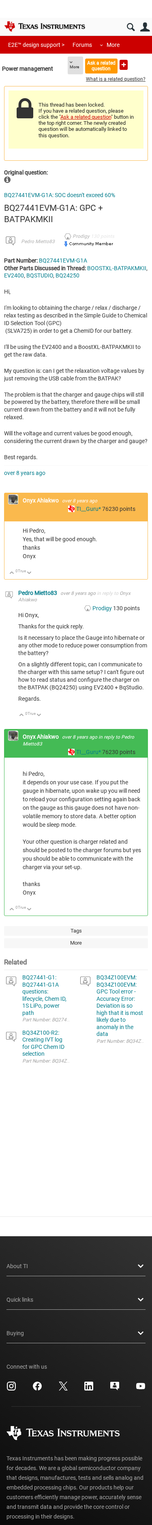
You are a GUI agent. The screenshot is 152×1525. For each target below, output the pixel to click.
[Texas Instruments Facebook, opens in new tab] (37, 1389)
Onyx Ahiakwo (41, 500)
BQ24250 (67, 275)
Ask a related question (101, 65)
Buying (15, 1333)
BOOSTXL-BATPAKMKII (116, 268)
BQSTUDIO (39, 275)
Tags (76, 931)
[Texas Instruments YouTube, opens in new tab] (141, 1389)
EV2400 (14, 275)
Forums (82, 45)
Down (29, 573)
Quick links (19, 1299)
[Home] (44, 26)
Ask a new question (124, 65)
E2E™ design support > (36, 45)
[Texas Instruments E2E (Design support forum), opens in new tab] (115, 1389)
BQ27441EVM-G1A (63, 260)
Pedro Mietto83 (38, 241)
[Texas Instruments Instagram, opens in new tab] (11, 1389)
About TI (17, 1266)
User (145, 27)
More (113, 45)
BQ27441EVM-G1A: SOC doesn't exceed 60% (59, 195)
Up (12, 573)
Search (131, 27)
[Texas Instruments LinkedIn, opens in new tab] (89, 1389)
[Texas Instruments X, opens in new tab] (63, 1389)
